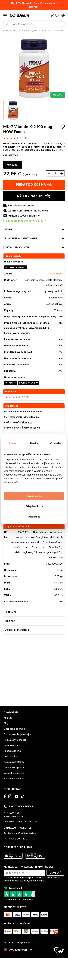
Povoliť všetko (34, 496)
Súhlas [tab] (12, 443)
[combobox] (34, 24)
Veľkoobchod (11, 756)
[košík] (62, 15)
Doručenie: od (21, 205)
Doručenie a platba (14, 767)
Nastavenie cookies (14, 778)
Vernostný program (14, 773)
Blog (6, 723)
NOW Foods (56, 273)
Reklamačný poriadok (15, 739)
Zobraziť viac (10, 155)
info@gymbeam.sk (13, 816)
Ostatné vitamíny (15, 267)
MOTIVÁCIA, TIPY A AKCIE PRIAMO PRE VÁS (28, 866)
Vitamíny (10, 383)
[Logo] (20, 16)
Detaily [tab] (34, 443)
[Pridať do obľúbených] (62, 126)
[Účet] (53, 15)
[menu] (5, 15)
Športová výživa (28, 383)
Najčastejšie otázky (14, 762)
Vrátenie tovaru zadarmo (24, 215)
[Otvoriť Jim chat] (61, 951)
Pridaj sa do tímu (12, 751)
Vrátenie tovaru (12, 745)
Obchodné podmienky (15, 728)
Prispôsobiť (32, 506)
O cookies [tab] (56, 443)
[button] (34, 5)
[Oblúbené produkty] (57, 15)
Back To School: (21, 3)
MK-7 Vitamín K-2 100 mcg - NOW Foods (29, 129)
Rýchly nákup (29, 196)
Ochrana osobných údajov (17, 734)
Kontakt (8, 717)
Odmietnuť (34, 516)
